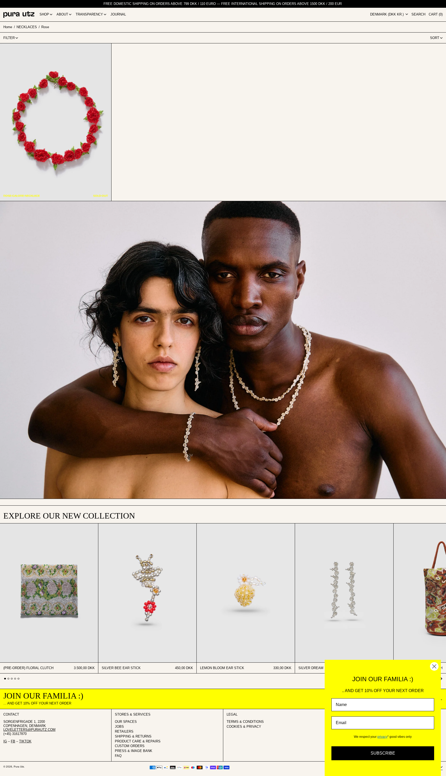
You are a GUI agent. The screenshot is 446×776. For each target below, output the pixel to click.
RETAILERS (124, 731)
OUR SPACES (126, 722)
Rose (45, 27)
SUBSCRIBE (383, 753)
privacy (382, 737)
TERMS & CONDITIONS (245, 722)
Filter (9, 38)
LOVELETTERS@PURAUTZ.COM (29, 730)
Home (7, 27)
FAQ (118, 756)
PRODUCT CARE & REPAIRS (138, 741)
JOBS (119, 726)
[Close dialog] (434, 666)
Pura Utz (19, 766)
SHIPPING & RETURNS (133, 736)
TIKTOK (25, 741)
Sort (434, 38)
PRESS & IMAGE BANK (133, 751)
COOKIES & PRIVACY (244, 726)
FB (13, 741)
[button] (418, 14)
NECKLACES (27, 27)
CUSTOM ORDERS (130, 746)
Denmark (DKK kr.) (387, 14)
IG (5, 741)
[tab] (5, 679)
